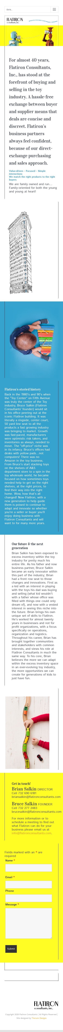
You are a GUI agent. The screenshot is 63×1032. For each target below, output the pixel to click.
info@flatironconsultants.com (31, 833)
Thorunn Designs (39, 1018)
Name (10, 861)
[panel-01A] (31, 17)
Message (12, 905)
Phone (9, 891)
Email (10, 877)
